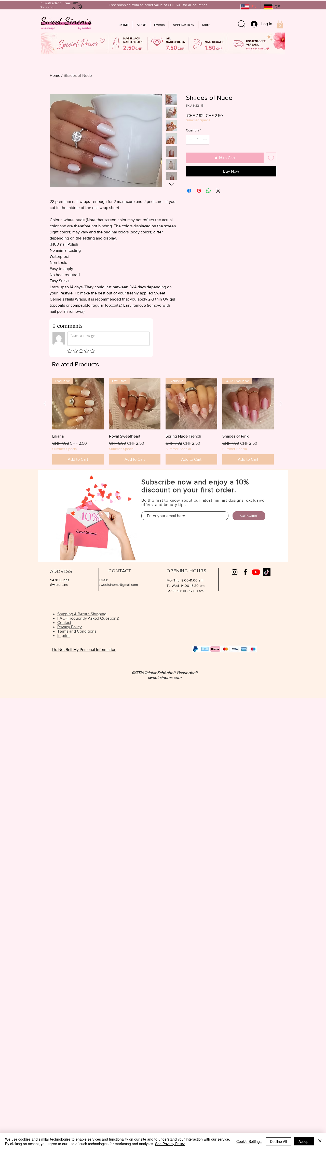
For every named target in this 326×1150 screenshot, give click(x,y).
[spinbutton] (197, 139)
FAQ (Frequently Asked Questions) (88, 618)
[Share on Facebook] (189, 191)
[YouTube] (256, 572)
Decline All (278, 1141)
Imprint (63, 635)
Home (55, 75)
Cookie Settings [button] (249, 1141)
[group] (163, 421)
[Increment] (205, 139)
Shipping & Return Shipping (81, 614)
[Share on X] (218, 191)
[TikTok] (266, 572)
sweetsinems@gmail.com (118, 585)
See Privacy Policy (170, 1143)
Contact (64, 622)
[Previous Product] (45, 403)
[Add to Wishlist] (271, 158)
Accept (303, 1141)
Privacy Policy (69, 627)
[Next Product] (281, 403)
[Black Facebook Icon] (245, 572)
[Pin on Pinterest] (199, 191)
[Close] (320, 1141)
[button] (279, 24)
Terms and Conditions (76, 631)
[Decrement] (190, 139)
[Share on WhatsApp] (209, 191)
